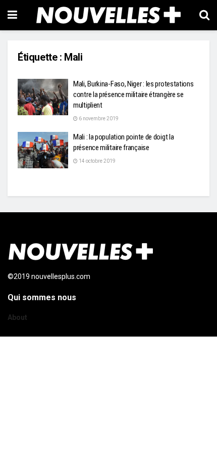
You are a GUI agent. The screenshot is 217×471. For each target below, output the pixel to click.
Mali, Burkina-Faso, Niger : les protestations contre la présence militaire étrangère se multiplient (133, 94)
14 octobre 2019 (97, 161)
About (17, 317)
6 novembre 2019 (98, 118)
